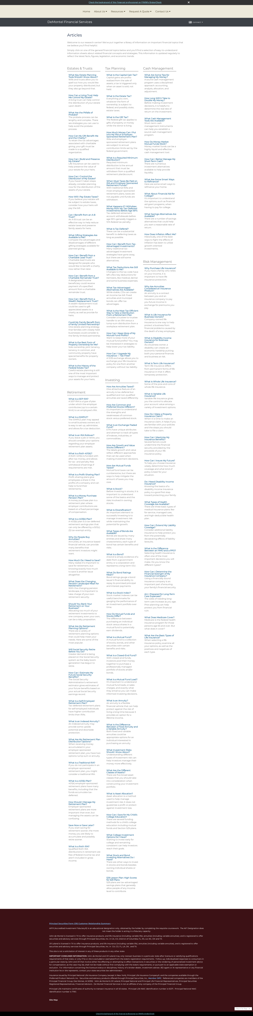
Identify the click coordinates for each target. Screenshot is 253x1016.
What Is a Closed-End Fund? (121, 655)
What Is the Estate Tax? (119, 96)
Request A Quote (139, 11)
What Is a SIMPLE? (78, 417)
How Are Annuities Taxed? (120, 386)
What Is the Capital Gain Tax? (121, 75)
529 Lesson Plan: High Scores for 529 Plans (121, 878)
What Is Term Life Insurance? (159, 363)
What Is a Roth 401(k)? (80, 453)
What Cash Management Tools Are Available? (157, 119)
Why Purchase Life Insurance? (160, 268)
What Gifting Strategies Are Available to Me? (83, 236)
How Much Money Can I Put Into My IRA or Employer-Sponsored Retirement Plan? (121, 134)
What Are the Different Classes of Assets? (118, 771)
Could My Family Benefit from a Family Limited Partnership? (84, 323)
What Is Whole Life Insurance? (160, 381)
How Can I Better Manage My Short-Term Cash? (159, 160)
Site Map (53, 1000)
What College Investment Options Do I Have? (120, 836)
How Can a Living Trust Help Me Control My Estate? (83, 96)
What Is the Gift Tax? (117, 117)
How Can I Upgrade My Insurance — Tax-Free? (118, 354)
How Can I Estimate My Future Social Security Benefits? (81, 674)
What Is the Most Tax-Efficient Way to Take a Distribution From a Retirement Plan (122, 313)
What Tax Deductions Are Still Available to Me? (122, 268)
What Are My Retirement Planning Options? (82, 627)
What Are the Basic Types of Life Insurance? (159, 636)
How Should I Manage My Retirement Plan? (82, 803)
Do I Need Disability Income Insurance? (159, 482)
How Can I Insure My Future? (159, 460)
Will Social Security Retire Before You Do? (82, 650)
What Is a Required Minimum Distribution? (122, 159)
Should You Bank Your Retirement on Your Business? (80, 606)
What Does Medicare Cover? (159, 617)
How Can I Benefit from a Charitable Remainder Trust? (84, 277)
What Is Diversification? (118, 510)
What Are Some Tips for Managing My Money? (156, 76)
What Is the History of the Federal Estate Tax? (82, 366)
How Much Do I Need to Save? (84, 560)
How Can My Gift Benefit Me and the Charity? (83, 137)
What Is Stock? (114, 489)
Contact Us (161, 11)
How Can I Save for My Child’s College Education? (121, 815)
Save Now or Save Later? (81, 825)
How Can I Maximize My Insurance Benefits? (156, 438)
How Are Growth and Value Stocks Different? (120, 446)
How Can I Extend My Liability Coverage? (160, 526)
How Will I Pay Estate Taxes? (83, 197)
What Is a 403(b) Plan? (80, 519)
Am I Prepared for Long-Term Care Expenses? (159, 595)
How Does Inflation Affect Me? (160, 234)
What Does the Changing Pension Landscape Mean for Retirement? (84, 583)
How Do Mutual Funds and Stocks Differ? (120, 615)
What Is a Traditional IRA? (82, 762)
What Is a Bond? (115, 554)
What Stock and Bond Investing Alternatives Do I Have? (120, 857)
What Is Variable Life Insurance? (155, 395)
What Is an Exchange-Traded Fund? (121, 426)
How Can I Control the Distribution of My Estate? (82, 177)
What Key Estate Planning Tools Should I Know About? (83, 76)
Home (86, 11)
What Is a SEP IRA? (78, 399)
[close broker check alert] (189, 2)
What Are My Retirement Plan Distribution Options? (84, 740)
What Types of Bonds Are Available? (119, 532)
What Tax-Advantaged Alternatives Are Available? (120, 288)
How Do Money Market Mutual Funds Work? (156, 143)
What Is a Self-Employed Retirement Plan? (81, 702)
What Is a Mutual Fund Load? (121, 679)
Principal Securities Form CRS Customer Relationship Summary (80, 923)
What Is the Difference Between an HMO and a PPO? (160, 549)
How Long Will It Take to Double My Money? (157, 99)
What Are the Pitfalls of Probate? (81, 113)
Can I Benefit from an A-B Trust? (82, 216)
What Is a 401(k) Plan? (80, 781)
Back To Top (242, 1009)
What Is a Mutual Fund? (119, 637)
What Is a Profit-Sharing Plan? (84, 474)
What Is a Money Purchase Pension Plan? (83, 496)
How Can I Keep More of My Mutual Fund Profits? (120, 334)
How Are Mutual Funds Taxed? (118, 466)
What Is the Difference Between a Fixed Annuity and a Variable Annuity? (122, 726)
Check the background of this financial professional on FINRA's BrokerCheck (125, 2)
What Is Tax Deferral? (117, 229)
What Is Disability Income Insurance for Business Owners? (157, 340)
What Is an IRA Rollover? (81, 435)
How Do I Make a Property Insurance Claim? (158, 415)
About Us (99, 11)
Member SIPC (154, 978)
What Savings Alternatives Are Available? (160, 215)
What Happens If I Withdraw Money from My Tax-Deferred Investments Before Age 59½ (121, 208)
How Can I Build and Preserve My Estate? (84, 160)
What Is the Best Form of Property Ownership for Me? (83, 343)
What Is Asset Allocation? (119, 793)
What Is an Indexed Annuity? (84, 721)
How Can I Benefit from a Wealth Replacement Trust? (83, 300)
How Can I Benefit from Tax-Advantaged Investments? (121, 245)
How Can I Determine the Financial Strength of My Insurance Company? (158, 573)
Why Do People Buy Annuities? (79, 538)
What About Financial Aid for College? (159, 194)
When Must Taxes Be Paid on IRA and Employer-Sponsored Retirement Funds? (122, 183)
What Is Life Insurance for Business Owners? (157, 315)
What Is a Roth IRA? (79, 846)
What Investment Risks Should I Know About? (119, 751)
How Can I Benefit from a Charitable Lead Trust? (82, 256)
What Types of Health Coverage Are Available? (156, 503)
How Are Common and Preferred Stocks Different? (120, 406)
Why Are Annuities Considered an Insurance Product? (157, 288)
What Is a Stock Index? (118, 593)
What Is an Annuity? (117, 700)
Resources (117, 11)
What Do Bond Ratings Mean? (118, 573)
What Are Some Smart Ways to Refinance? (159, 180)
